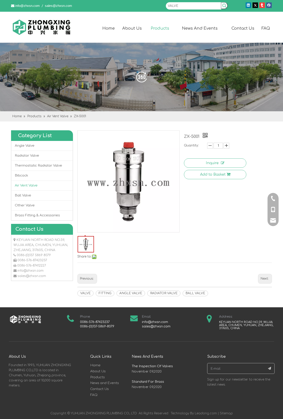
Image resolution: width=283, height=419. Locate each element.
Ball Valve (23, 195)
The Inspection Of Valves (152, 366)
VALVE (85, 293)
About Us (98, 371)
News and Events (104, 383)
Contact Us (99, 389)
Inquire (212, 163)
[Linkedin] (248, 5)
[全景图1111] (141, 77)
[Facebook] (269, 5)
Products (97, 377)
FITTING (105, 293)
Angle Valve (24, 146)
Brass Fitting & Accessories (37, 215)
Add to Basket (213, 175)
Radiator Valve (27, 156)
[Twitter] (255, 5)
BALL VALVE (195, 293)
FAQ (94, 395)
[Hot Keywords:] (224, 5)
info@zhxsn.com (27, 6)
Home (95, 365)
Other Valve (25, 205)
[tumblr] (262, 5)
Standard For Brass (148, 382)
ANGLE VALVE (130, 293)
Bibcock (21, 175)
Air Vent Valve (26, 185)
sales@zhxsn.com (58, 6)
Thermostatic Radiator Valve (38, 165)
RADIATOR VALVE (164, 293)
